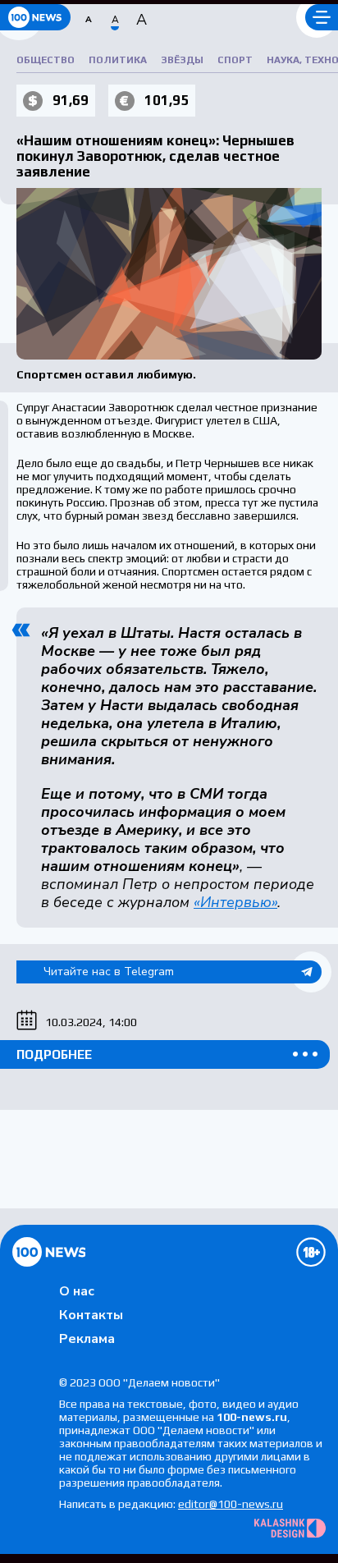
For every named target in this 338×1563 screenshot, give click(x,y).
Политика (118, 60)
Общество (45, 60)
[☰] (321, 17)
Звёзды (182, 60)
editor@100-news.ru (230, 1503)
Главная (48, 1252)
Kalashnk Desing (290, 1528)
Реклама (87, 1339)
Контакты (91, 1315)
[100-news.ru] (35, 17)
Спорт (235, 60)
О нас (76, 1291)
